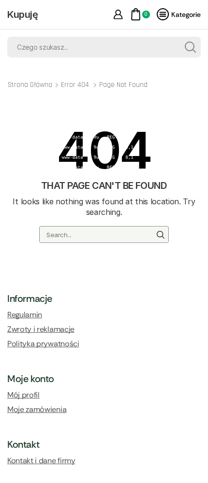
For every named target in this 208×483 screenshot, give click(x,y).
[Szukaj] (160, 234)
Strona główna (30, 84)
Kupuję (22, 14)
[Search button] (190, 47)
